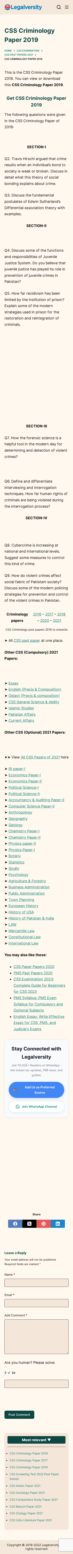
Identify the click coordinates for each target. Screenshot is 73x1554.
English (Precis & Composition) (35, 689)
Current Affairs (21, 720)
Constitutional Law (25, 937)
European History (23, 906)
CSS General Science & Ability (34, 702)
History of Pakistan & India (31, 918)
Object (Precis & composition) (34, 696)
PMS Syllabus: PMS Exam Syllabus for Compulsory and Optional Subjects (38, 1004)
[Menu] (67, 7)
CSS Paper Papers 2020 (34, 967)
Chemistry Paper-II (25, 837)
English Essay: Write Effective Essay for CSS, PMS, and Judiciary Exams (39, 1022)
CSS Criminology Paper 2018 (29, 1453)
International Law (24, 943)
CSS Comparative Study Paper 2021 (34, 1499)
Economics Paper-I (25, 775)
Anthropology (20, 812)
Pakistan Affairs (22, 714)
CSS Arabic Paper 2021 (25, 1485)
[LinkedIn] (58, 1224)
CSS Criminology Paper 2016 (29, 1467)
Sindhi (14, 868)
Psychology (18, 874)
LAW (12, 924)
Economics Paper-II (25, 781)
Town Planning (21, 900)
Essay (13, 683)
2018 (61, 614)
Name (9, 1274)
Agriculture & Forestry (27, 881)
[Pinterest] (43, 1224)
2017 (49, 614)
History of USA (21, 912)
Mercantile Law (22, 931)
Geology (16, 825)
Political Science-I (24, 787)
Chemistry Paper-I (24, 831)
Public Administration (27, 893)
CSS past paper (27, 640)
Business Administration (29, 887)
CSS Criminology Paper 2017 (29, 1460)
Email (9, 1295)
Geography (18, 819)
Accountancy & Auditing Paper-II (36, 800)
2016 (37, 614)
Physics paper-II (22, 843)
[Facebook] (15, 1224)
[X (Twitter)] (29, 1224)
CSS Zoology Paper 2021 (26, 1513)
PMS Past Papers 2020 (33, 973)
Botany (15, 856)
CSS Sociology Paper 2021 (27, 1492)
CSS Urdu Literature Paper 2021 (31, 1520)
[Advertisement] (36, 383)
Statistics (16, 862)
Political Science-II (24, 794)
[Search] (59, 7)
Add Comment (15, 1315)
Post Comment (19, 1415)
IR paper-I (17, 769)
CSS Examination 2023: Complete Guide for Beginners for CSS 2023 (39, 985)
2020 (44, 620)
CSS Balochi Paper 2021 (26, 1506)
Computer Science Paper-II (32, 806)
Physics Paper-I (22, 850)
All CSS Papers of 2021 (40, 757)
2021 (57, 620)
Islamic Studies (21, 708)
